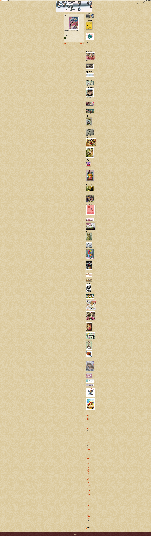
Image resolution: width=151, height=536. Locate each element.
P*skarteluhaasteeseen (88, 461)
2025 (87, 415)
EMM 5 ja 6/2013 (88, 463)
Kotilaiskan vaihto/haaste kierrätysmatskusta (88, 517)
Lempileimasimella (88, 459)
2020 (87, 420)
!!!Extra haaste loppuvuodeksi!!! (88, 510)
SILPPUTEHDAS (64, 3)
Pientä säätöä (88, 501)
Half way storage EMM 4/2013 (88, 471)
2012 (87, 520)
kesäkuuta (88, 442)
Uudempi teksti (66, 43)
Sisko (87, 528)
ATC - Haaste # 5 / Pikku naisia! (88, 468)
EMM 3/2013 (88, 478)
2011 (87, 521)
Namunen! (88, 499)
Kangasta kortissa (88, 490)
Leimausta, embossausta (88, 485)
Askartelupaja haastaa (88, 465)
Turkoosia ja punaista (88, 498)
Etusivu (74, 43)
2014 (87, 427)
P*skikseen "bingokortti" (88, 482)
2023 (87, 417)
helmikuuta (88, 451)
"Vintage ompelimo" (88, 492)
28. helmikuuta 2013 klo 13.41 (69, 38)
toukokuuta (88, 444)
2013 (87, 428)
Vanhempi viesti (81, 43)
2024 (87, 416)
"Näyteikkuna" (88, 487)
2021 (87, 419)
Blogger (79, 534)
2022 (87, 418)
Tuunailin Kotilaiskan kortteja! (88, 474)
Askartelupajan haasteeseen (88, 456)
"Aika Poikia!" (88, 480)
